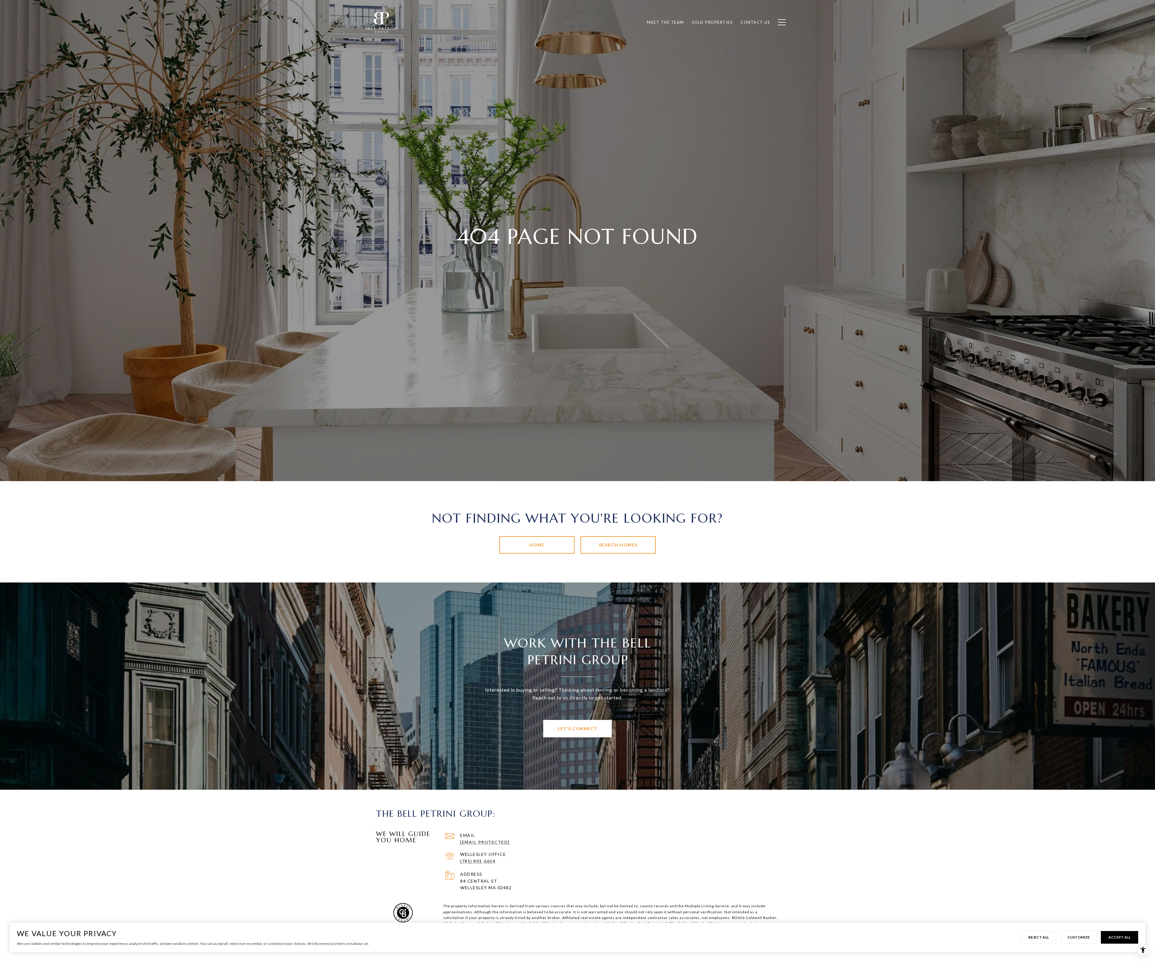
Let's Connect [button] (577, 728)
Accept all (1119, 937)
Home (536, 544)
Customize (1078, 937)
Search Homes (618, 544)
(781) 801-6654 (477, 861)
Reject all (1038, 937)
